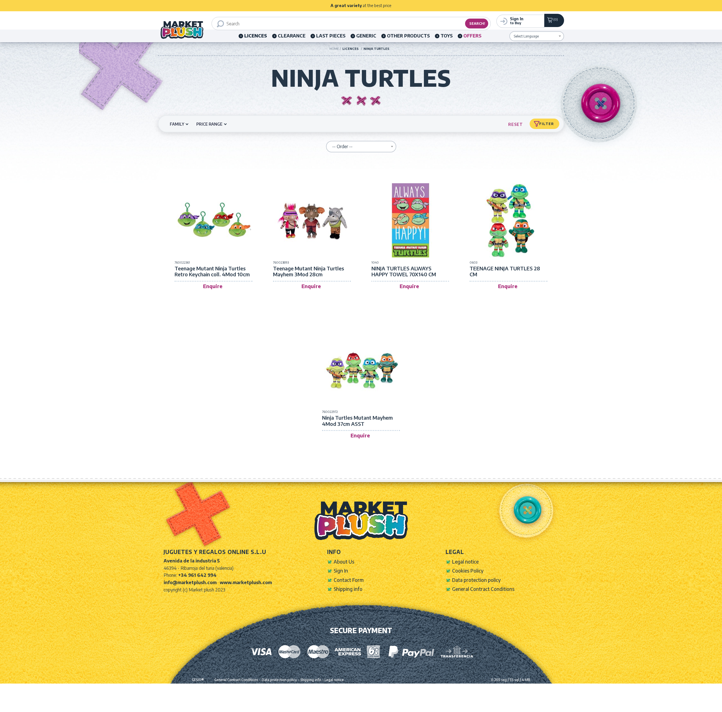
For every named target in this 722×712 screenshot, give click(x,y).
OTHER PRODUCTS (408, 36)
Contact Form (349, 580)
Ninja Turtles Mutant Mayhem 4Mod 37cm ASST (357, 421)
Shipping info (348, 589)
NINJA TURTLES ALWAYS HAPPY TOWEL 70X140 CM (403, 271)
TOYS (447, 36)
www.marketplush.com (246, 582)
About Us (344, 562)
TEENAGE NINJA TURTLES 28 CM (505, 271)
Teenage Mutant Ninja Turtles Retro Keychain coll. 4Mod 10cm (212, 271)
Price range (209, 124)
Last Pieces (330, 36)
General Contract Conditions (483, 589)
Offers (472, 36)
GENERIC (366, 36)
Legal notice (465, 562)
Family (177, 124)
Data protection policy (476, 580)
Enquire (213, 286)
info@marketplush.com (190, 582)
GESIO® (198, 680)
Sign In (341, 571)
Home (334, 48)
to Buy (516, 20)
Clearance (291, 36)
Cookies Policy (467, 571)
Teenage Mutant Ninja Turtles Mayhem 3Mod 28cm (308, 271)
